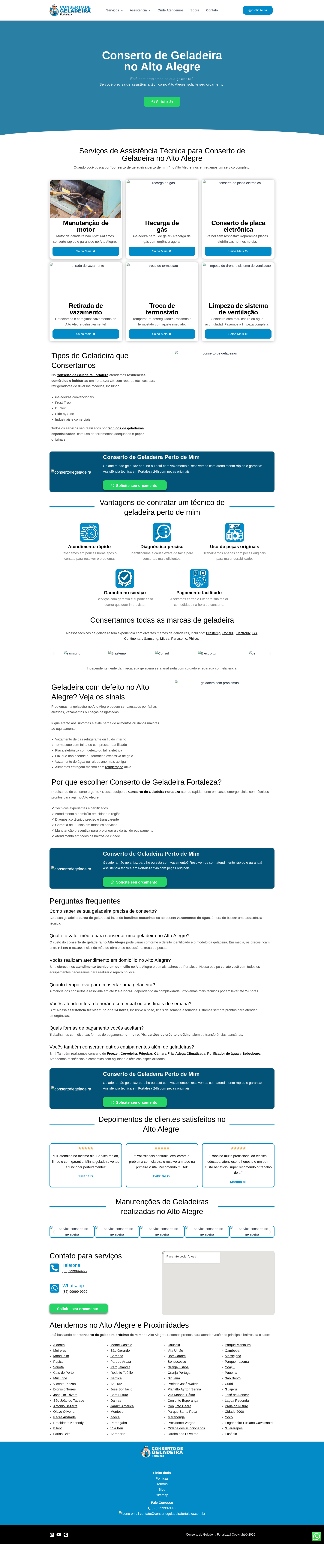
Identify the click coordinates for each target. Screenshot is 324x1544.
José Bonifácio (121, 1389)
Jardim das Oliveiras (183, 1434)
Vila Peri (116, 1428)
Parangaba (118, 1423)
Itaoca (115, 1417)
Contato (212, 10)
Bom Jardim (177, 1356)
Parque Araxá (120, 1361)
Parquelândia (120, 1367)
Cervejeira (129, 1053)
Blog (162, 1489)
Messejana (233, 1356)
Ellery (57, 1428)
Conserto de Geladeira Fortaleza (82, 375)
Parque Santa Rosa (182, 1411)
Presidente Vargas (181, 1423)
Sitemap (162, 1495)
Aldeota (59, 1345)
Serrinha (116, 1356)
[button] (121, 10)
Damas (115, 1400)
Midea (164, 638)
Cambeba (232, 1350)
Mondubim (61, 1356)
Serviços (112, 10)
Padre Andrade (64, 1417)
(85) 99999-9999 (74, 1271)
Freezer (113, 1053)
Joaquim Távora (65, 1395)
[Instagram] (52, 1534)
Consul (227, 633)
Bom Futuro (119, 1395)
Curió (229, 1384)
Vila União (175, 1350)
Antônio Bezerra (65, 1406)
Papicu (58, 1361)
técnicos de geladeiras (126, 428)
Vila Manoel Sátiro (181, 1395)
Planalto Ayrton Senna (184, 1389)
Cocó (229, 1417)
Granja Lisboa (178, 1367)
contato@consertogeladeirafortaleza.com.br (172, 1514)
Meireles (59, 1350)
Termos (162, 1484)
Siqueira (174, 1378)
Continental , (134, 638)
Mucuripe (60, 1378)
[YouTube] (58, 1534)
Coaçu (230, 1367)
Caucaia (174, 1345)
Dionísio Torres (64, 1389)
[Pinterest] (65, 1534)
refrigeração (114, 767)
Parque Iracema (237, 1361)
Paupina (231, 1373)
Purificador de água (223, 1053)
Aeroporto (117, 1434)
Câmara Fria (164, 1053)
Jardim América (122, 1406)
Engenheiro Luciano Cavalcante (249, 1423)
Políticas (162, 1478)
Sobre (194, 10)
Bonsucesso (177, 1361)
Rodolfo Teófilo (121, 1373)
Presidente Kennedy (68, 1423)
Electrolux (243, 633)
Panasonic (179, 638)
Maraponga (176, 1417)
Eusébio (231, 1434)
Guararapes (234, 1428)
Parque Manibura (238, 1345)
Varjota (58, 1367)
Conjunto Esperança (183, 1400)
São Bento (233, 1378)
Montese (116, 1411)
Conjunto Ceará (179, 1406)
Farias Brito (61, 1434)
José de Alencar (237, 1395)
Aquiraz (116, 1384)
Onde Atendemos (171, 10)
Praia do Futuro (236, 1406)
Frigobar (145, 1053)
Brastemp (213, 633)
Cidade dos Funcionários (186, 1428)
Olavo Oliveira (63, 1411)
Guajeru (231, 1389)
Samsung (151, 638)
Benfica (116, 1378)
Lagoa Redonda (237, 1400)
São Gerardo (120, 1350)
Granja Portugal (179, 1373)
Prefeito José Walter (183, 1384)
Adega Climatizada (190, 1053)
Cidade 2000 (234, 1411)
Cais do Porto (63, 1373)
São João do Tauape (68, 1400)
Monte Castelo (121, 1345)
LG (254, 633)
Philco (193, 638)
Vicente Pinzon (64, 1384)
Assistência (138, 10)
